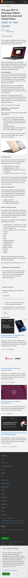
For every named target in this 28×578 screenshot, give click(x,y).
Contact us (5, 538)
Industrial (10, 529)
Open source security (19, 520)
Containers (4, 500)
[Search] (21, 2)
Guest (7, 30)
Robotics (3, 473)
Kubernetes (4, 462)
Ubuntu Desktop (5, 483)
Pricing (3, 511)
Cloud (2, 490)
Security (3, 493)
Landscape (4, 497)
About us (3, 542)
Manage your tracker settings (9, 570)
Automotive (4, 529)
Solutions (3, 514)
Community (10, 542)
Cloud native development (17, 522)
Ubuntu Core (4, 480)
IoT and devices (5, 522)
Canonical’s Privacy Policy (18, 309)
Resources (3, 544)
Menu (25, 2)
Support (3, 507)
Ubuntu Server (5, 487)
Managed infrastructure (7, 466)
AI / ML (3, 469)
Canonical (3, 349)
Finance (3, 532)
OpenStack (4, 455)
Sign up (5, 313)
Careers (16, 542)
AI (1, 518)
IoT (2, 476)
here (23, 262)
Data (4, 518)
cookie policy (12, 566)
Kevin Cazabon (4, 382)
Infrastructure (10, 518)
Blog (2, 6)
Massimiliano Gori (5, 446)
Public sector (17, 529)
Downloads (4, 504)
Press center (11, 544)
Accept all (6, 574)
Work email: (6, 295)
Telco (23, 529)
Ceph (2, 459)
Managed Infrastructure (7, 520)
